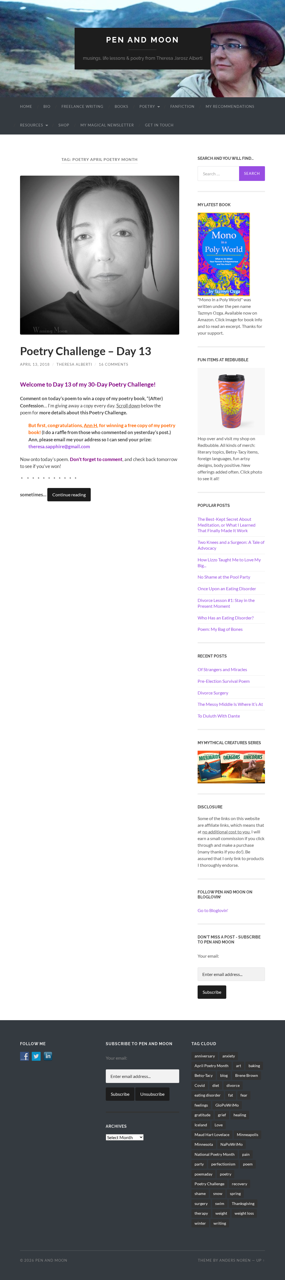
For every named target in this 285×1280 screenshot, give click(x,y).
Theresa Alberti (74, 364)
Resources (31, 125)
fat (230, 1095)
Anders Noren (235, 1260)
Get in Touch (159, 125)
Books (121, 106)
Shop (63, 125)
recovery (239, 1183)
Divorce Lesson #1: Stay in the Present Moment (226, 603)
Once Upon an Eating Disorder (227, 588)
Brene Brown (246, 1075)
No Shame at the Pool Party (224, 576)
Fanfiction (182, 106)
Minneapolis (247, 1134)
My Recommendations (230, 106)
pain (246, 1154)
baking (254, 1065)
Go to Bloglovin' (213, 910)
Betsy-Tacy (204, 1075)
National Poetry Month (215, 1154)
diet (215, 1085)
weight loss (244, 1213)
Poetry (147, 106)
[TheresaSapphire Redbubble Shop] (231, 401)
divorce (233, 1085)
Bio (46, 106)
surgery (201, 1203)
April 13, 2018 (35, 364)
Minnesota (204, 1144)
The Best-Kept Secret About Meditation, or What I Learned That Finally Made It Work (226, 524)
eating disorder (208, 1095)
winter (200, 1223)
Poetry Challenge (209, 1183)
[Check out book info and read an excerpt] (224, 253)
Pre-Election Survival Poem (224, 681)
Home (26, 106)
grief (222, 1114)
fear (243, 1095)
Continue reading (69, 494)
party (199, 1164)
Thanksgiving (243, 1203)
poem (248, 1164)
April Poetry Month (212, 1065)
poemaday (203, 1174)
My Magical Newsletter (107, 125)
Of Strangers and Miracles (222, 669)
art (238, 1065)
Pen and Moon (142, 39)
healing (240, 1114)
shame (200, 1193)
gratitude (202, 1114)
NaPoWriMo (231, 1144)
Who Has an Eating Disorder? (226, 617)
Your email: (208, 955)
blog (224, 1075)
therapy (201, 1213)
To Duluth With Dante (219, 715)
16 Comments (113, 364)
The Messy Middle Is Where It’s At (230, 704)
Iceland (201, 1124)
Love (219, 1124)
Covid (200, 1085)
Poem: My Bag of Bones (220, 629)
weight (221, 1213)
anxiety (228, 1056)
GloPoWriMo (227, 1105)
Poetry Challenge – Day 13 (85, 351)
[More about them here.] (231, 766)
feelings (201, 1105)
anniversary (205, 1056)
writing (219, 1223)
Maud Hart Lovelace (212, 1134)
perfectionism (223, 1164)
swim (219, 1203)
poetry (225, 1174)
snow (217, 1193)
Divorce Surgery (213, 692)
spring (235, 1193)
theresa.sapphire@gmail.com (59, 446)
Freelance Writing (83, 106)
